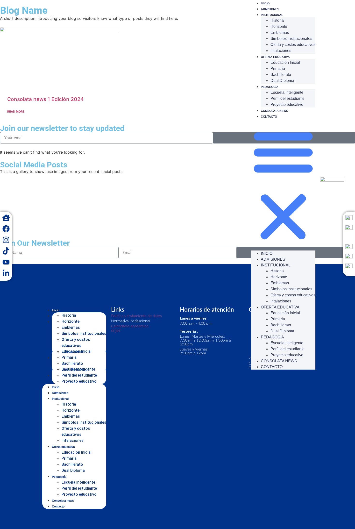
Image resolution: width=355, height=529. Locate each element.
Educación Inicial (285, 62)
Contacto (269, 116)
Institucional (272, 15)
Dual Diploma (282, 81)
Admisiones (270, 9)
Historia (277, 20)
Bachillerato (280, 74)
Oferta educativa (275, 57)
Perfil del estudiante (287, 98)
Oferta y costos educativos (292, 45)
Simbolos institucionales (291, 38)
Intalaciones (280, 51)
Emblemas (279, 32)
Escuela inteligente (286, 92)
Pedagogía (269, 87)
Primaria (277, 68)
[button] (283, 184)
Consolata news (274, 111)
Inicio (265, 3)
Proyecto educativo (286, 104)
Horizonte (278, 26)
